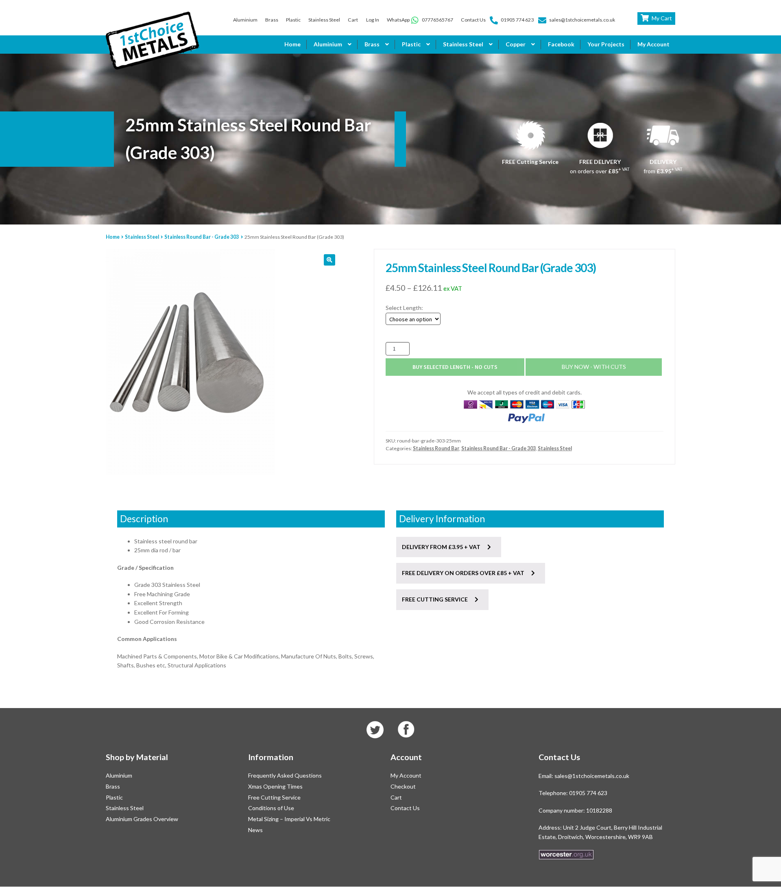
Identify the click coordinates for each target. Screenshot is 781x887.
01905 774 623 (517, 20)
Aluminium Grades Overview (142, 818)
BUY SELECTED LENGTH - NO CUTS (454, 366)
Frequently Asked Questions (285, 775)
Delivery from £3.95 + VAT (442, 546)
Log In (372, 20)
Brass (271, 20)
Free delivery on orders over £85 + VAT (464, 572)
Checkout (403, 786)
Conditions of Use (271, 807)
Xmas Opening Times (275, 786)
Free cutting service (435, 599)
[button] (329, 260)
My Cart (662, 18)
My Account (653, 44)
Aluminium (245, 20)
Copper (516, 44)
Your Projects (605, 44)
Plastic (293, 20)
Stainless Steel (324, 20)
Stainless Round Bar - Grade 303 (201, 237)
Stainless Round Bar (436, 448)
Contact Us (473, 20)
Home (292, 44)
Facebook (561, 44)
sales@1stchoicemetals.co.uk (582, 20)
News (255, 829)
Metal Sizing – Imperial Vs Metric (289, 818)
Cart (353, 20)
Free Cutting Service (274, 797)
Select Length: (404, 307)
